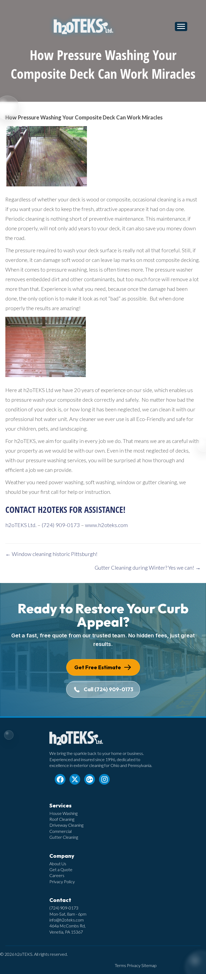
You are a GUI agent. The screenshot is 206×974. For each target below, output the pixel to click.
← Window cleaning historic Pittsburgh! (51, 554)
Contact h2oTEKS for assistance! (65, 509)
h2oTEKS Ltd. (20, 525)
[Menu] (181, 26)
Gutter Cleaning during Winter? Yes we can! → (148, 567)
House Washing (63, 813)
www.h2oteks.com (106, 525)
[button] (60, 779)
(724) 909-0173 (61, 525)
